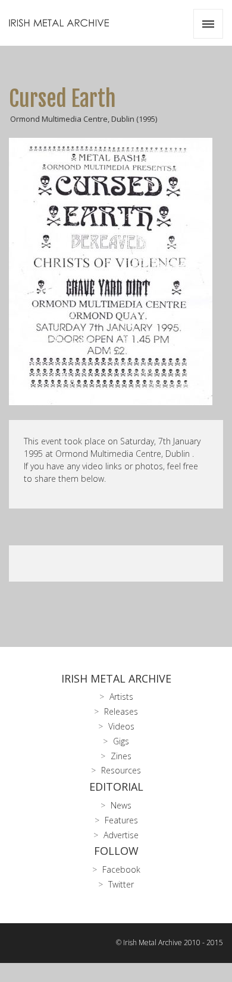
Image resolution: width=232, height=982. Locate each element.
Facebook (121, 869)
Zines (121, 756)
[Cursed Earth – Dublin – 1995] (116, 271)
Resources (121, 770)
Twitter (121, 884)
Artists (121, 696)
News (121, 805)
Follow (116, 851)
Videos (121, 726)
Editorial (116, 786)
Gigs (121, 741)
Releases (121, 711)
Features (121, 820)
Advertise (121, 835)
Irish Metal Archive (116, 678)
